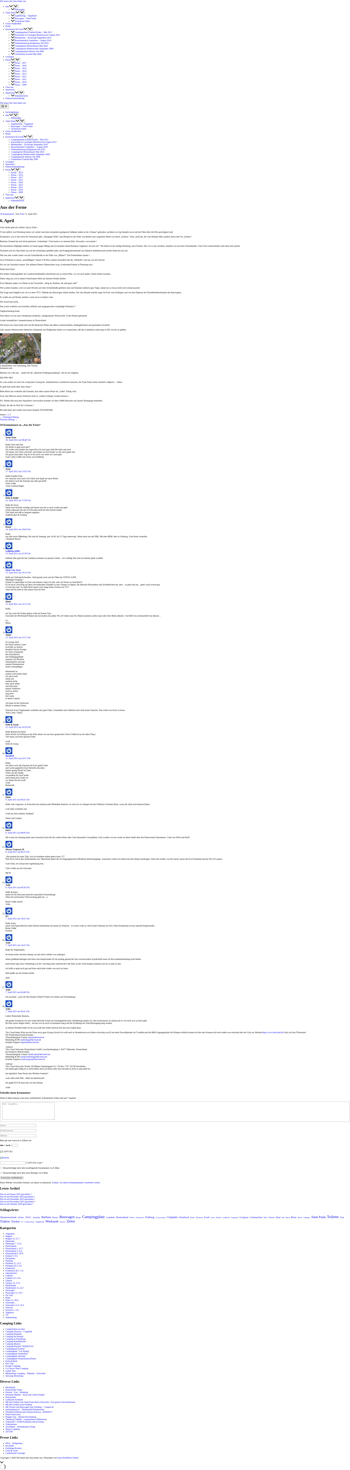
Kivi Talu (9, 1363)
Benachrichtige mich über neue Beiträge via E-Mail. (25, 1173)
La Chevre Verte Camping (16, 1368)
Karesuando (10, 1397)
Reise (293, 1217)
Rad (283, 1217)
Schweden (9, 1302)
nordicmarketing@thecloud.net (33, 1057)
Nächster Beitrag (8, 419)
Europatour (140, 1217)
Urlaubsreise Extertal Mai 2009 (27, 54)
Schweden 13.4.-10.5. (14, 1305)
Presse (8, 60)
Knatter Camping (12, 1366)
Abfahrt (21, 1217)
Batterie (55, 1217)
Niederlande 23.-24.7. (14, 1288)
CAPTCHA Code (33, 1163)
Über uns (9, 87)
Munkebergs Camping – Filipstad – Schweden (25, 1373)
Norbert (272, 1217)
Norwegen (10, 1290)
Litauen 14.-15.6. (12, 1283)
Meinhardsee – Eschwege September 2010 (32, 38)
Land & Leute (11, 1450)
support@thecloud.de (30, 1042)
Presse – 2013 (20, 74)
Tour (342, 1217)
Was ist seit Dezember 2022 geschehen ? (17, 1199)
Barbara (46, 1217)
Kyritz (218, 1217)
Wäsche (62, 1222)
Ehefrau (132, 1217)
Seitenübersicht (21, 96)
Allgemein (9, 1234)
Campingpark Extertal (14, 1349)
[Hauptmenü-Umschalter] (4, 106)
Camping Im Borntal (14, 1336)
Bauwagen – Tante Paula (25, 18)
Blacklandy (10, 1387)
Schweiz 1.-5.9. (12, 1310)
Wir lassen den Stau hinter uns (13, 1)
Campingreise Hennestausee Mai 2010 (31, 46)
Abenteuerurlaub (8, 1217)
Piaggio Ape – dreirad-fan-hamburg (20, 1417)
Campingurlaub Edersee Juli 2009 (29, 51)
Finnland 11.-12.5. (13, 1263)
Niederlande (10, 1285)
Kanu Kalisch (11, 1361)
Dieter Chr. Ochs (13, 570)
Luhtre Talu (10, 1371)
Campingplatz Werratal (15, 1356)
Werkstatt (52, 1221)
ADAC (28, 1217)
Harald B (9, 756)
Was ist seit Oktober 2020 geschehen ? (16, 1204)
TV (22, 1222)
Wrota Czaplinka (12, 1429)
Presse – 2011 (20, 79)
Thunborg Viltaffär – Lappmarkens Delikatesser (26, 1419)
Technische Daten (22, 21)
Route (8, 26)
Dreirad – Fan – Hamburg (16, 1392)
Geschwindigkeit (161, 1217)
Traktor (5, 1221)
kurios (213, 1217)
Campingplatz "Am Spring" (17, 1351)
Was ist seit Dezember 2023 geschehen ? (17, 1197)
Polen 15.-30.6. (12, 1300)
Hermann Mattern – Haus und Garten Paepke (25, 1395)
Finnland (9, 1261)
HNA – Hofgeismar (14, 1443)
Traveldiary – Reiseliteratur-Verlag (20, 1427)
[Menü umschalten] (15, 6)
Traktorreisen (11, 1424)
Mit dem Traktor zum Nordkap (18, 1404)
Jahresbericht (11, 1273)
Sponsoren (10, 89)
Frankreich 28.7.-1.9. (14, 1270)
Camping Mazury (13, 1344)
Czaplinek (110, 1217)
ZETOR (9, 1431)
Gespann (172, 1217)
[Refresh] (4, 1158)
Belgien (8, 1236)
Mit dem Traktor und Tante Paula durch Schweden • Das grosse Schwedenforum (40, 1402)
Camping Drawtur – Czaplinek (18, 1331)
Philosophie (19, 9)
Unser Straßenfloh (13, 23)
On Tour (9, 1295)
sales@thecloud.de (36, 1037)
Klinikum (199, 1217)
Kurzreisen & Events (14, 29)
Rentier (300, 1217)
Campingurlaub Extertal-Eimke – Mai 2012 (33, 32)
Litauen (8, 1280)
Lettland (9, 1275)
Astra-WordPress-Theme (67, 1458)
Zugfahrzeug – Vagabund (25, 15)
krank (207, 1217)
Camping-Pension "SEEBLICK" (19, 1346)
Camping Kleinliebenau (15, 1341)
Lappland (234, 1217)
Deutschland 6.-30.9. (14, 1253)
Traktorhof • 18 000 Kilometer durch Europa (24, 1422)
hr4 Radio (9, 1446)
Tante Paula (10, 12)
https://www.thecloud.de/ (273, 1032)
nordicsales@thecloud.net (39, 1054)
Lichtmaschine (256, 1217)
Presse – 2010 (20, 82)
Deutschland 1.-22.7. (14, 1248)
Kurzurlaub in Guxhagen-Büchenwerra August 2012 (37, 35)
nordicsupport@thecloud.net (33, 1059)
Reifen (287, 1217)
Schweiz (9, 1307)
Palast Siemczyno (13, 1414)
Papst (278, 1217)
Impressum (10, 93)
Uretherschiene (29, 1222)
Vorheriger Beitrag (9, 417)
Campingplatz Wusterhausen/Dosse (20, 1358)
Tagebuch (9, 1312)
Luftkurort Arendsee (14, 1399)
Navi (265, 1217)
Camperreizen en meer (15, 1329)
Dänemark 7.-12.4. (13, 1243)
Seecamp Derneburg (14, 1376)
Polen (7, 1298)
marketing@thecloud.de (30, 1040)
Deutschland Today (13, 1390)
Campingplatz (93, 1217)
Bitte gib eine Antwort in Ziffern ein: (16, 1140)
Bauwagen (67, 1217)
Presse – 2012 (20, 76)
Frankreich (10, 1268)
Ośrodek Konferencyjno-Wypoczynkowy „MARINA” (29, 1412)
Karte (192, 1217)
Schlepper (307, 1217)
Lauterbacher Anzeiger (15, 1453)
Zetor (71, 1221)
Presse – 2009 (20, 85)
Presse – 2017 (20, 63)
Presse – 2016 (20, 65)
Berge (78, 1217)
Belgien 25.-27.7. (13, 1238)
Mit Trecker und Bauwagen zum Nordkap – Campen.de (29, 1407)
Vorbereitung (11, 1317)
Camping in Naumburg (15, 1339)
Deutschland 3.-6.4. (13, 1251)
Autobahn (36, 1217)
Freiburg (149, 1217)
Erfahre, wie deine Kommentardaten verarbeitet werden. (76, 1182)
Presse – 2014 (20, 71)
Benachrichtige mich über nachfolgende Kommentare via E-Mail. (31, 1168)
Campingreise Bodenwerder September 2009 (33, 48)
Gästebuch (184, 1217)
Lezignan (244, 1217)
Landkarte (226, 1217)
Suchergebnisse (12, 112)
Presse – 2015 (20, 68)
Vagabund (40, 1222)
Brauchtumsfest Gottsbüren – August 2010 (32, 40)
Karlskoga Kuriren (13, 1448)
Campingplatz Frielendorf (16, 1354)
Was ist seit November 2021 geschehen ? (17, 1201)
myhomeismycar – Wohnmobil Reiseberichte (24, 1409)
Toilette (333, 1217)
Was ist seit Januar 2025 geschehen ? (16, 1194)
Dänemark (9, 1241)
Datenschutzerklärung (14, 98)
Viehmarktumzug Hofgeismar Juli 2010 (31, 43)
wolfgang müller (12, 551)
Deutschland (122, 1217)
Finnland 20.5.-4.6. (13, 1266)
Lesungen (9, 57)
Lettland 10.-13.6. (13, 1278)
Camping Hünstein (13, 1334)
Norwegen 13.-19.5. (14, 1293)
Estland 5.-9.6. (11, 1256)
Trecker (15, 1221)
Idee (7, 6)
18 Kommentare (7, 214)
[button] (11, 6)
